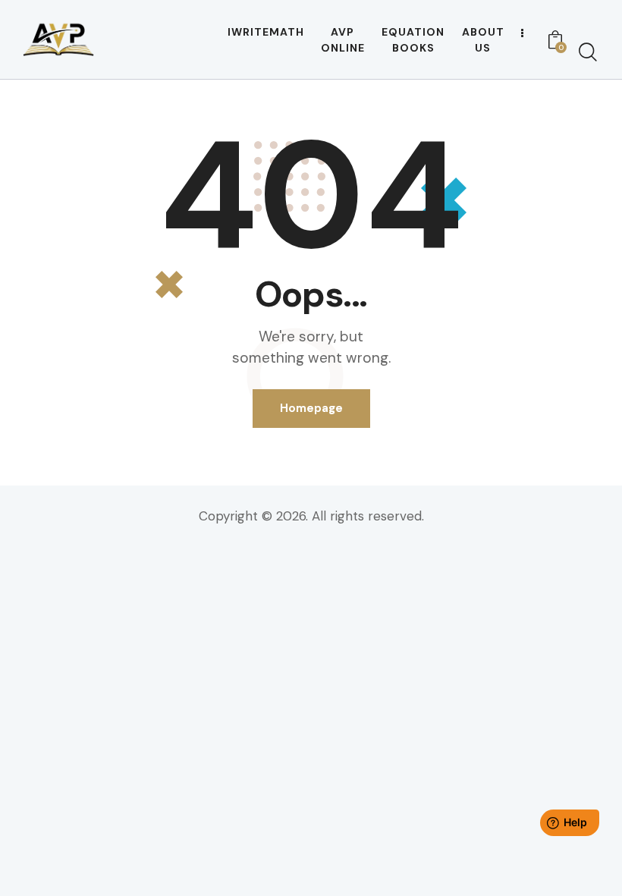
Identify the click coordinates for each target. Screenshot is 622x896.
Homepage (311, 408)
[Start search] (587, 52)
